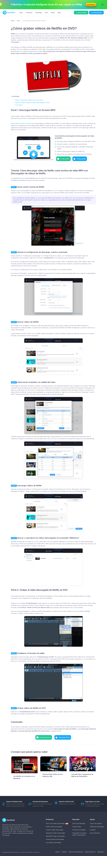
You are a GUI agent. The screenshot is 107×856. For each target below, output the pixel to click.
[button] (63, 158)
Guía (18, 20)
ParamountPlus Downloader (55, 839)
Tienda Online (76, 826)
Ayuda (53, 12)
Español (101, 852)
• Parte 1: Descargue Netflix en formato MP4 (28, 100)
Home (12, 20)
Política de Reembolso (97, 826)
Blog (59, 12)
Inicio (21, 12)
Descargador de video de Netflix (21, 123)
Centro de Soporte (96, 823)
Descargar (38, 12)
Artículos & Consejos (79, 830)
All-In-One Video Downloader (55, 823)
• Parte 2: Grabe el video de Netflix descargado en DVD (31, 102)
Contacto (93, 830)
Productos (29, 12)
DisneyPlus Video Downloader (55, 833)
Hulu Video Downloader (53, 842)
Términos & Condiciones (76, 852)
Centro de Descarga (78, 823)
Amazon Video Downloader (54, 830)
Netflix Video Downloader (54, 826)
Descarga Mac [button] (97, 12)
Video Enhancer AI (90, 852)
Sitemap (64, 852)
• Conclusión (18, 105)
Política (57, 852)
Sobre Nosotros (95, 833)
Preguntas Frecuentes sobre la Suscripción (79, 834)
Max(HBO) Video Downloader (55, 836)
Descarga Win (82, 12)
